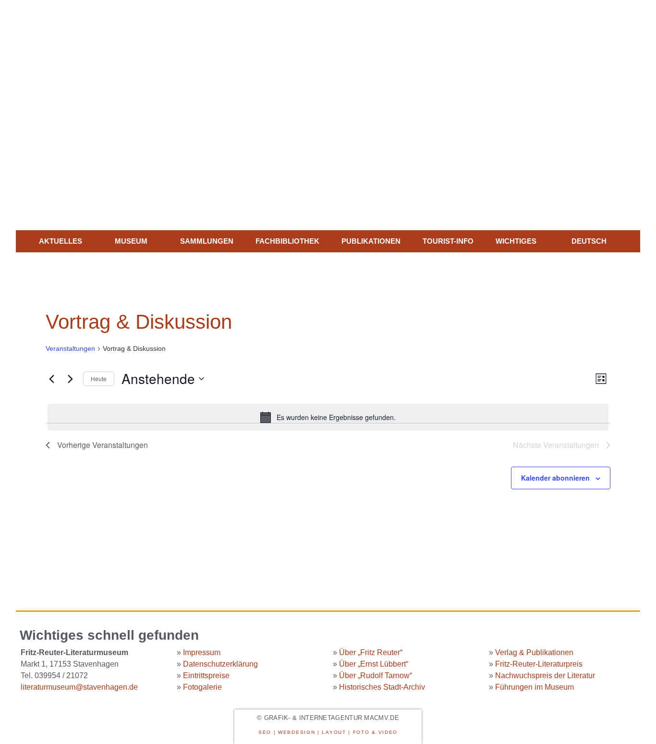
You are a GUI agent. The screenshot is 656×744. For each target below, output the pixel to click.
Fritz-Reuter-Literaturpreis (539, 664)
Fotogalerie (202, 687)
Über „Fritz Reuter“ (370, 652)
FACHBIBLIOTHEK (287, 241)
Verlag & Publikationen (534, 652)
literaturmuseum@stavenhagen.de (79, 687)
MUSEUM (131, 241)
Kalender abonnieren (555, 478)
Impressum (201, 652)
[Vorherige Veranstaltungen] (51, 378)
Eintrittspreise (206, 675)
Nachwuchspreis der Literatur (545, 675)
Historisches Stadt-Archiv (382, 687)
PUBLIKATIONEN (371, 241)
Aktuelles (60, 241)
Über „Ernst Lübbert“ (373, 664)
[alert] (328, 417)
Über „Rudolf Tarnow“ (375, 675)
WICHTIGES (516, 241)
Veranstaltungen (70, 348)
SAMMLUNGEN (206, 241)
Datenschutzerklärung (220, 664)
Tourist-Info (448, 241)
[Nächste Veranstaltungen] (70, 378)
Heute (99, 378)
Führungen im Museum (534, 687)
